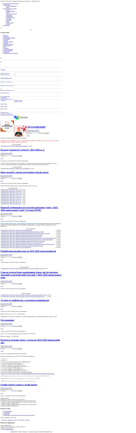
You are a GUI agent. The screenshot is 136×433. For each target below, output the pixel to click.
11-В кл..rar (18, 197)
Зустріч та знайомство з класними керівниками (25, 300)
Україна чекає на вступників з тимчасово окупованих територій (18, 415)
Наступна (22, 420)
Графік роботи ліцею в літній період (19, 384)
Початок (4, 420)
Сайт (28, 135)
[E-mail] (29, 130)
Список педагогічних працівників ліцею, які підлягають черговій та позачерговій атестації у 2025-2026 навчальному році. (31, 275)
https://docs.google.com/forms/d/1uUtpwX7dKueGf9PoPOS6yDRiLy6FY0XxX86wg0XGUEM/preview (28, 373)
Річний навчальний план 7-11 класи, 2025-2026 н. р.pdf (29, 268)
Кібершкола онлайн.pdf (21, 146)
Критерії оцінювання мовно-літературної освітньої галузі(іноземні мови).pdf (34, 239)
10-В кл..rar (19, 192)
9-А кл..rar (18, 202)
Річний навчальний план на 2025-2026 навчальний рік (28, 251)
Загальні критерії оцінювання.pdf (24, 230)
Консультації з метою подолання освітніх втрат (25, 172)
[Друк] (33, 130)
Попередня (10, 420)
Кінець (27, 420)
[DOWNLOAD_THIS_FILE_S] (8, 146)
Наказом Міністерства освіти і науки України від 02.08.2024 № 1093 (18, 223)
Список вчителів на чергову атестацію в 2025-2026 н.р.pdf (30, 296)
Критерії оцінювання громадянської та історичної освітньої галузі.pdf (33, 233)
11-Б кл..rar (18, 196)
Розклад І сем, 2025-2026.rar (22, 168)
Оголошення (6, 414)
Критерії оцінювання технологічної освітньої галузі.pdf (29, 245)
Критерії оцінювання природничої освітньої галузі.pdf (29, 242)
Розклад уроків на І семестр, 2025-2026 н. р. (23, 150)
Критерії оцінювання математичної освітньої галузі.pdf (29, 235)
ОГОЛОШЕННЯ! (36, 127)
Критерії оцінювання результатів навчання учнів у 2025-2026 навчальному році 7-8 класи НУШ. (29, 208)
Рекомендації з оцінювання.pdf (23, 247)
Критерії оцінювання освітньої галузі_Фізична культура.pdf (30, 241)
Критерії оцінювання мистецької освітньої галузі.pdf (28, 236)
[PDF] (37, 130)
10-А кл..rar (19, 189)
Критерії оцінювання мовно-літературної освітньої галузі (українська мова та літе (36, 238)
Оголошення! (7, 320)
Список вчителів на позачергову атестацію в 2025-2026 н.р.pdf (31, 295)
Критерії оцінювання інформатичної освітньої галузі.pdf (29, 231)
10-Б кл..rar (18, 191)
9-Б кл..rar (18, 203)
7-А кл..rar (18, 199)
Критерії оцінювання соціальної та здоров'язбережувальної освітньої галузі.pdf (35, 244)
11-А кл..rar (19, 194)
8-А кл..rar (18, 200)
